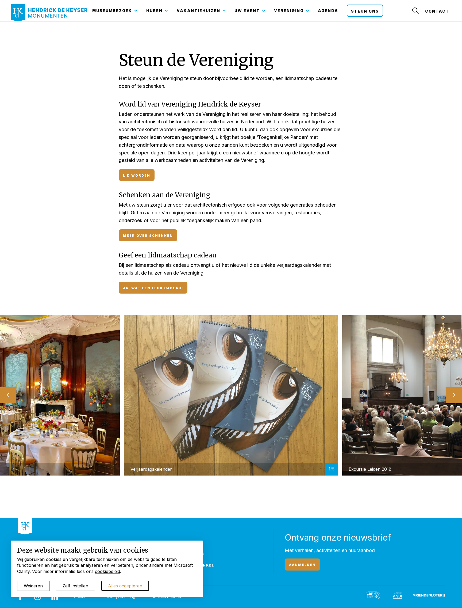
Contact (437, 11)
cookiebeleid (107, 571)
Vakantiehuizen (198, 11)
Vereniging (289, 11)
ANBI (193, 542)
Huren (154, 11)
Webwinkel (201, 565)
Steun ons (365, 11)
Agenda (328, 11)
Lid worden (136, 175)
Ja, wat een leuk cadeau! (153, 288)
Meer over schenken (148, 236)
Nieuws (196, 554)
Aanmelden (302, 565)
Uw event (247, 11)
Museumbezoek (112, 11)
